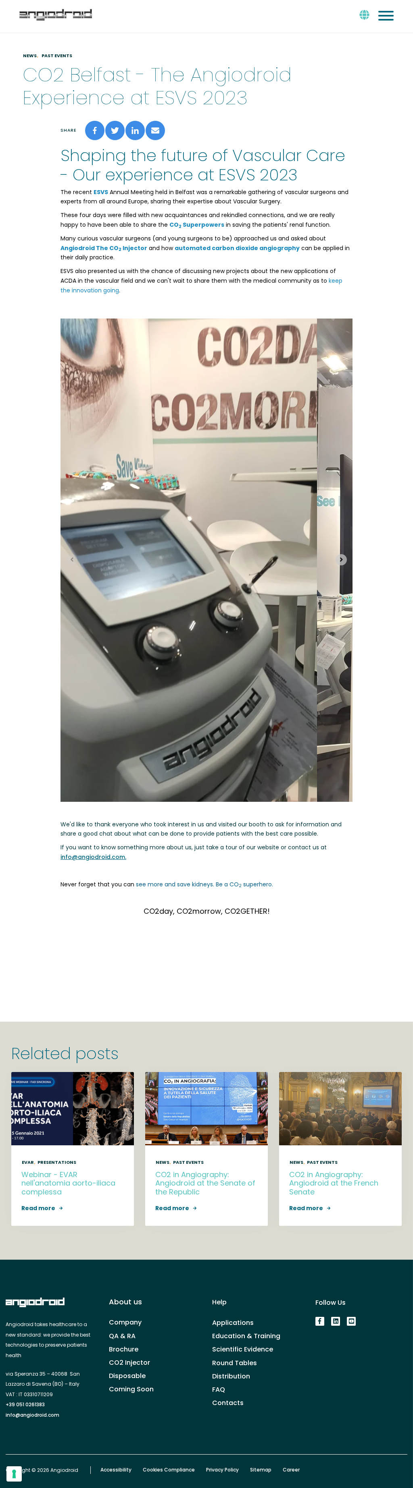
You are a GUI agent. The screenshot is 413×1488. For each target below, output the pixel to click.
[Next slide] (341, 559)
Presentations (57, 1162)
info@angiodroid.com (32, 1414)
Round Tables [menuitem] (234, 1363)
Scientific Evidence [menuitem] (242, 1349)
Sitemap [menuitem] (260, 1470)
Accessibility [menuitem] (115, 1470)
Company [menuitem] (125, 1322)
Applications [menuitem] (233, 1322)
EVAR (28, 1162)
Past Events (57, 55)
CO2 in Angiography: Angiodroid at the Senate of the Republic (205, 1183)
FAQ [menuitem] (218, 1389)
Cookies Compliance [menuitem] (169, 1470)
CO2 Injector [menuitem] (129, 1362)
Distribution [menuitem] (231, 1376)
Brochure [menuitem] (123, 1349)
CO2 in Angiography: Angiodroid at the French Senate (333, 1183)
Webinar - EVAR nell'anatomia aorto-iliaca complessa (68, 1183)
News (30, 55)
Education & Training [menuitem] (246, 1336)
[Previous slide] (71, 559)
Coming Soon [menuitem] (131, 1389)
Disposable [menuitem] (127, 1375)
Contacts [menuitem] (228, 1402)
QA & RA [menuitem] (122, 1336)
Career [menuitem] (291, 1470)
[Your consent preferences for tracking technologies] (14, 1474)
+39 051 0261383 (25, 1404)
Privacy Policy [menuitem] (222, 1470)
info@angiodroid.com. (93, 857)
